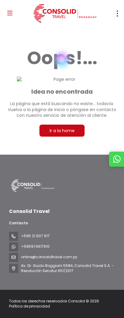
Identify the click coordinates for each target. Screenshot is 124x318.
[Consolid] (32, 186)
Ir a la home (62, 131)
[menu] (117, 13)
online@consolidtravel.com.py (49, 256)
